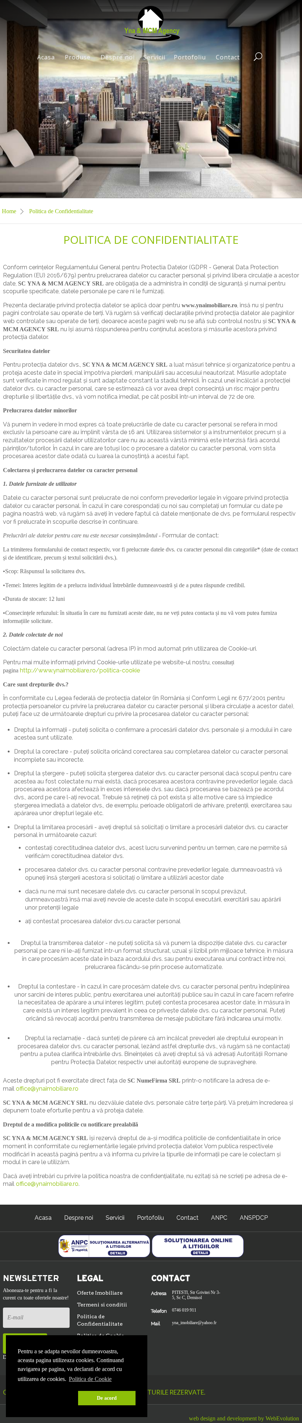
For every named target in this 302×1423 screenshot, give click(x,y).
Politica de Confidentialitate (100, 1320)
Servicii (154, 57)
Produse (78, 57)
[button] (46, 1398)
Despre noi (118, 57)
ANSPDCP (254, 1217)
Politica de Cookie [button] (90, 1379)
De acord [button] (107, 1398)
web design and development (223, 1418)
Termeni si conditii (102, 1305)
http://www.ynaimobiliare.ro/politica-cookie (80, 670)
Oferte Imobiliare (100, 1293)
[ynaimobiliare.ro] (151, 23)
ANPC (219, 1217)
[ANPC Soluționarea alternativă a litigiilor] (104, 1246)
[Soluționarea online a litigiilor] (198, 1246)
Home (10, 211)
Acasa (46, 57)
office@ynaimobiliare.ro (47, 1088)
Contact (228, 57)
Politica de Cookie (100, 1336)
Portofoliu (190, 57)
